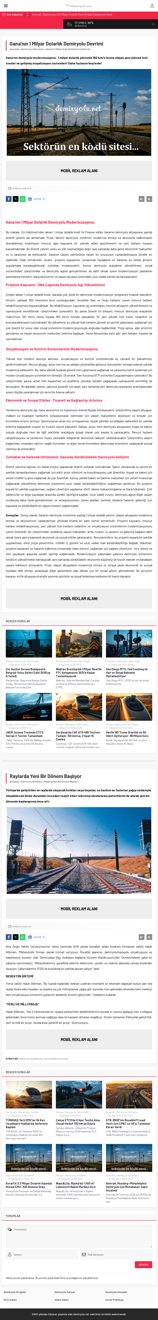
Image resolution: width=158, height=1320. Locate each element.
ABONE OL (40, 199)
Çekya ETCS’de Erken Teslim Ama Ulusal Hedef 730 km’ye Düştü (78, 1121)
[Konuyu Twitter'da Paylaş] (15, 199)
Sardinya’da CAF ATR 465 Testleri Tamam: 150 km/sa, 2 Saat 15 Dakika (78, 736)
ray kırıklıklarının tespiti (56, 1058)
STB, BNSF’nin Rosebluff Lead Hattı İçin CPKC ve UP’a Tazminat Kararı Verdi (128, 1123)
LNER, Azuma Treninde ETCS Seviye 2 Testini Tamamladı (24, 734)
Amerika (60, 661)
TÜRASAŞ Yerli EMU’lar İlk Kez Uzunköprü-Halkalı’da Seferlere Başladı (27, 1123)
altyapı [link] (43, 364)
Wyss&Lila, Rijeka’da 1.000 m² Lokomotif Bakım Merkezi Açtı (76, 1185)
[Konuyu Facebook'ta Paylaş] (9, 199)
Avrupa (9, 661)
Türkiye (35, 1112)
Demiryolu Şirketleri (31, 781)
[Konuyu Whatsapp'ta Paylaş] (22, 199)
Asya (8, 1175)
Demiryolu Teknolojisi (32, 49)
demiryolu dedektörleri (31, 1058)
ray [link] (87, 305)
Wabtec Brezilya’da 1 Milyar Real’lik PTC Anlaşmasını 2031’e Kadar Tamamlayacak (79, 672)
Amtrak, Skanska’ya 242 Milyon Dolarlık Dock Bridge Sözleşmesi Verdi (72, 14)
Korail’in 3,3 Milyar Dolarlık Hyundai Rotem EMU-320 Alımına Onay (29, 1185)
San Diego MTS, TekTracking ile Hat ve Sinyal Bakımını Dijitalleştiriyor (127, 672)
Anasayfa (14, 49)
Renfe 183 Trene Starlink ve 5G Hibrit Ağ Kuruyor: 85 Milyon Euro (127, 734)
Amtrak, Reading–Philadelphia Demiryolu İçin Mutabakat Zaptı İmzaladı (127, 1187)
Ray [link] (58, 957)
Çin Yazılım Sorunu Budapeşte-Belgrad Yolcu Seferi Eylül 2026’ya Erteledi (28, 672)
